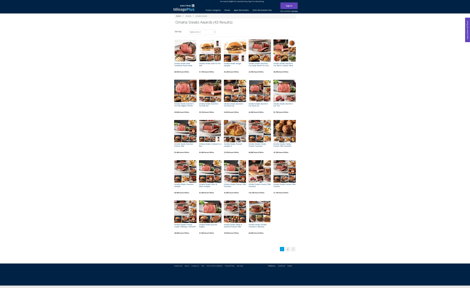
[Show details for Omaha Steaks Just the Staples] (210, 211)
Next (293, 249)
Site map (240, 266)
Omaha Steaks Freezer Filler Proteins (284, 185)
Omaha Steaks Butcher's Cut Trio (283, 105)
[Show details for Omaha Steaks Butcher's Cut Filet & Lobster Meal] (284, 50)
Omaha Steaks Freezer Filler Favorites (235, 185)
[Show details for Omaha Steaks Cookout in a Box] (210, 131)
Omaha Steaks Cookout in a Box (210, 145)
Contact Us (195, 266)
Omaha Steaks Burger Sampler (232, 65)
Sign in (289, 5)
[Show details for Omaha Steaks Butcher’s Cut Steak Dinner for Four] (260, 50)
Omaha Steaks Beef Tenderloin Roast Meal (183, 65)
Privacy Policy (230, 266)
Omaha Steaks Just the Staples (208, 226)
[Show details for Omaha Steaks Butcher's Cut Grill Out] (210, 91)
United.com (178, 266)
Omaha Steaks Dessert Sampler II (233, 145)
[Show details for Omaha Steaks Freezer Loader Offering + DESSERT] (185, 211)
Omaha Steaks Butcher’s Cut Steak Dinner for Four (259, 65)
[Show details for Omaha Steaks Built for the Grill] (210, 50)
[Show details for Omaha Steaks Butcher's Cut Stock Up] (235, 91)
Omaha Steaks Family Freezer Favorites (257, 145)
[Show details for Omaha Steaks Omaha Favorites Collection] (260, 211)
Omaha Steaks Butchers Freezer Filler (183, 145)
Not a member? (289, 11)
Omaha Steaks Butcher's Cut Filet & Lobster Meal (283, 65)
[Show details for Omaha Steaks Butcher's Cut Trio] (284, 91)
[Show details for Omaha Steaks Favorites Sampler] (185, 171)
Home (178, 16)
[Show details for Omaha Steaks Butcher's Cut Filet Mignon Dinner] (185, 91)
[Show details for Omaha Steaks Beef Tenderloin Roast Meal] (185, 50)
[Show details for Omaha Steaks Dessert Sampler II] (235, 131)
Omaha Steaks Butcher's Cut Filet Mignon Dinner (184, 105)
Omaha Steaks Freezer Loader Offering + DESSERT (185, 226)
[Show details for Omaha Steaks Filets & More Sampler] (210, 171)
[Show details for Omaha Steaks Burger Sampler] (235, 50)
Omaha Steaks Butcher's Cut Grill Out (209, 105)
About (187, 266)
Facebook (281, 266)
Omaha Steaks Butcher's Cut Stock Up (233, 105)
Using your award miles (468, 30)
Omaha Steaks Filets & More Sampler (208, 185)
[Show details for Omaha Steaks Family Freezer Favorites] (260, 131)
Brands (188, 16)
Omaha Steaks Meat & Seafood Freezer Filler (233, 226)
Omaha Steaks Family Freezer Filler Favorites (282, 145)
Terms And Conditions (214, 266)
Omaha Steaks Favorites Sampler (184, 185)
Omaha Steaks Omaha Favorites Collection (258, 226)
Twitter (289, 266)
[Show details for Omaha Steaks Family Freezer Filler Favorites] (284, 131)
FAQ (202, 266)
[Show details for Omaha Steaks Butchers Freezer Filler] (185, 131)
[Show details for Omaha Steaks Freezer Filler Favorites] (235, 171)
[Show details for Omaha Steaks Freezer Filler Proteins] (284, 171)
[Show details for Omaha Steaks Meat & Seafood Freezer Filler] (235, 211)
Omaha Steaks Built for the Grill (210, 65)
